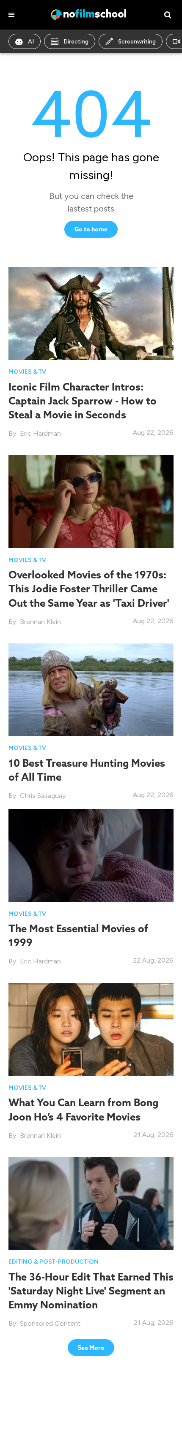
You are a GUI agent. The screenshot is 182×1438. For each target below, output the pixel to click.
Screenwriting (137, 41)
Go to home (91, 229)
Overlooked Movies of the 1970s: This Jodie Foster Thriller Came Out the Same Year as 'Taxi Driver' (88, 588)
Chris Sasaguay (43, 796)
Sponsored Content (50, 1323)
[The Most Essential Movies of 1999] (91, 855)
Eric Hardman (40, 433)
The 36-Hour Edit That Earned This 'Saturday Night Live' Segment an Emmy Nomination (91, 1290)
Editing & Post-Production (53, 1261)
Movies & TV (27, 371)
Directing (75, 41)
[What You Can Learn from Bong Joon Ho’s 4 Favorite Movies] (91, 1029)
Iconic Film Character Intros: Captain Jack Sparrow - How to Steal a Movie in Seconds (82, 400)
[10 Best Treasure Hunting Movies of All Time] (91, 689)
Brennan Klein (40, 622)
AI (31, 41)
